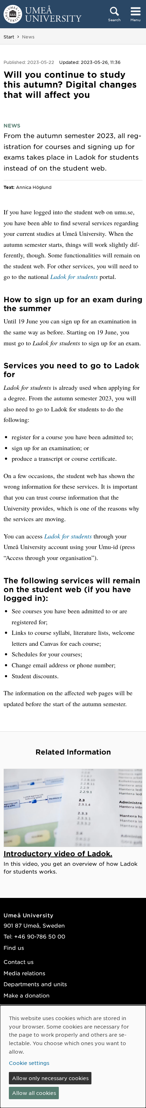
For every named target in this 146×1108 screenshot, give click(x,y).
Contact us (19, 961)
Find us (14, 947)
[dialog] (73, 1056)
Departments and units (35, 984)
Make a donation (27, 995)
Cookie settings (29, 1063)
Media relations (24, 973)
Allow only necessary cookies (50, 1078)
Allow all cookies (34, 1093)
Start (9, 37)
